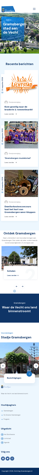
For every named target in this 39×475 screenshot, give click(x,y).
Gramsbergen (8, 411)
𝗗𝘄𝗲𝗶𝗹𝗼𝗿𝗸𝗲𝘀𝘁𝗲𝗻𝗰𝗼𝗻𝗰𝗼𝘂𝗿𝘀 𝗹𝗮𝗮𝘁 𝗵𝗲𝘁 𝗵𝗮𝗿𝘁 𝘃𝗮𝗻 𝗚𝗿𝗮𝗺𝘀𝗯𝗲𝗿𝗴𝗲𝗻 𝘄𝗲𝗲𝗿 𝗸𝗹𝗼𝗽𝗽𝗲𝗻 (19, 209)
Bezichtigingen (14, 378)
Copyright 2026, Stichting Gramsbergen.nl (17, 471)
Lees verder (9, 114)
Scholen (11, 271)
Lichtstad (7, 438)
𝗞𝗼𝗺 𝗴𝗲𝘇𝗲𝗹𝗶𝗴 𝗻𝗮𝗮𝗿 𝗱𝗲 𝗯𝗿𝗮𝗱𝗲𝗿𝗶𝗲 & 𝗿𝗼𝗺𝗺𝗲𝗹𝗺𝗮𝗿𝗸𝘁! (18, 108)
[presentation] (16, 286)
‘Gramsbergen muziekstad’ (17, 158)
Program (6, 419)
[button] (14, 291)
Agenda (6, 442)
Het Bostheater (9, 434)
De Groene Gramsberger (12, 415)
